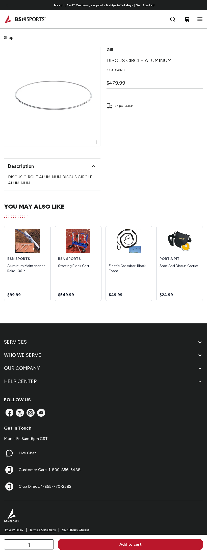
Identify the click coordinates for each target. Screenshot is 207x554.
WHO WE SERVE (22, 355)
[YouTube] (41, 412)
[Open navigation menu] (199, 19)
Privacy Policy (14, 529)
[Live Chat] (9, 453)
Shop (8, 37)
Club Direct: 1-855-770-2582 (45, 486)
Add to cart (130, 544)
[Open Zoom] (96, 142)
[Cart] (187, 19)
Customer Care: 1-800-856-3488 (50, 469)
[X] (20, 412)
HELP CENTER (20, 381)
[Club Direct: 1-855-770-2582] (9, 486)
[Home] (25, 19)
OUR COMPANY (22, 368)
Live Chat (27, 453)
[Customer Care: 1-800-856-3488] (9, 469)
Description (21, 166)
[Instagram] (30, 412)
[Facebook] (9, 412)
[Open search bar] (173, 19)
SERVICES (15, 342)
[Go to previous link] (7, 5)
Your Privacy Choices (75, 529)
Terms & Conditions (43, 529)
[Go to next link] (201, 5)
